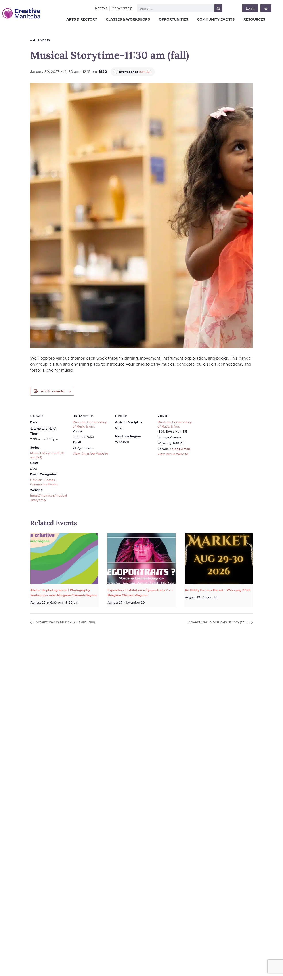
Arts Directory (81, 19)
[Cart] (265, 8)
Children (36, 480)
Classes (49, 480)
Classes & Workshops (128, 19)
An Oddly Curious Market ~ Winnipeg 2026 (217, 590)
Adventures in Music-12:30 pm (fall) (218, 622)
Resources (254, 19)
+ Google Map (180, 449)
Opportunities (173, 19)
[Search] (218, 8)
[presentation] (64, 558)
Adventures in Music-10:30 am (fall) (64, 622)
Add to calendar (53, 391)
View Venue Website (172, 454)
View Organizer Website (90, 453)
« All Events (40, 40)
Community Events (216, 19)
